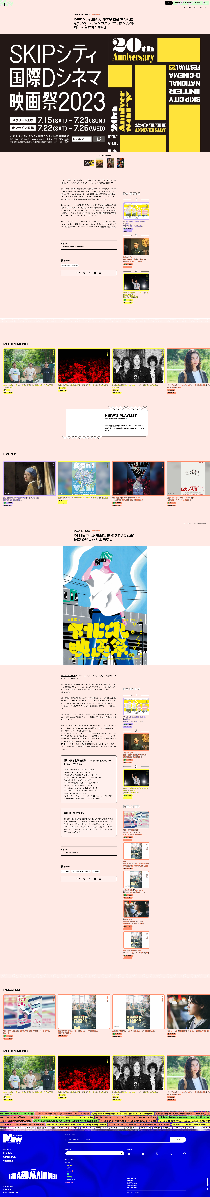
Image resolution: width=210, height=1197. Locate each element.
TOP (184, 7)
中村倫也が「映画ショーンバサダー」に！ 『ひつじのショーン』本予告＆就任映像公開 (82, 1117)
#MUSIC (69, 1165)
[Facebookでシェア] (94, 273)
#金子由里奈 (96, 871)
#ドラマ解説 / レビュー (87, 1128)
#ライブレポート (178, 1128)
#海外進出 (128, 1128)
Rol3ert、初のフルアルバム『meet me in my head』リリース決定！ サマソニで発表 (151, 1121)
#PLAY (68, 1162)
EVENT (183, 3)
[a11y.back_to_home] (6, 3)
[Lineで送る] (84, 273)
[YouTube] (143, 1154)
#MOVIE (69, 1171)
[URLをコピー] (100, 273)
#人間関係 (147, 1128)
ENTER (178, 1139)
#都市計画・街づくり (73, 1128)
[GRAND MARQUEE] (32, 1174)
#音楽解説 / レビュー (103, 1128)
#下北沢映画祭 (65, 871)
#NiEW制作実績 (45, 1128)
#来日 (155, 1128)
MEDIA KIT (130, 1182)
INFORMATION (132, 1184)
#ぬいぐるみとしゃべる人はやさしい (81, 871)
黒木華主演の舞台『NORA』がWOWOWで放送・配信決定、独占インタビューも (142, 1117)
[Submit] (121, 1153)
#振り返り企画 (138, 1128)
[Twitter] (170, 1154)
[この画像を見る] (89, 163)
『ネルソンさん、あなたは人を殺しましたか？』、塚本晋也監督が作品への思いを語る (106, 1124)
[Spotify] (129, 1154)
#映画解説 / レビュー (165, 1128)
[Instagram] (156, 1154)
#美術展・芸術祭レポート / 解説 (16, 1128)
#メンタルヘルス (33, 1128)
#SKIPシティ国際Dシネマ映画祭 (70, 265)
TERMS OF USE (132, 1185)
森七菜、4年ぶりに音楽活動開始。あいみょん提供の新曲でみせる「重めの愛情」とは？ (70, 1114)
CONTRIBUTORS (10, 1192)
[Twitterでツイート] (89, 273)
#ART (67, 1168)
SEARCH (68, 1149)
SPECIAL (190, 3)
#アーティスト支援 (117, 1128)
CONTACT (130, 1180)
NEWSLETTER (70, 1135)
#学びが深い (189, 1128)
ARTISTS (7, 1189)
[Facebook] (184, 1154)
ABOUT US (8, 1186)
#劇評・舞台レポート (58, 1128)
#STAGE (69, 1177)
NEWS (177, 3)
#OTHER (69, 1183)
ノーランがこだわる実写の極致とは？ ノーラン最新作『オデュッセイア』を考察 (90, 1121)
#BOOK (68, 1174)
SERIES (197, 3)
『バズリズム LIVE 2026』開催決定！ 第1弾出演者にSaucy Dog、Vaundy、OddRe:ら (44, 1124)
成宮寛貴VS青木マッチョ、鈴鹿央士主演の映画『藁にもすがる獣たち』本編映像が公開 (134, 1114)
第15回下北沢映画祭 (68, 676)
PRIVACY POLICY (132, 1187)
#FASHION (70, 1180)
